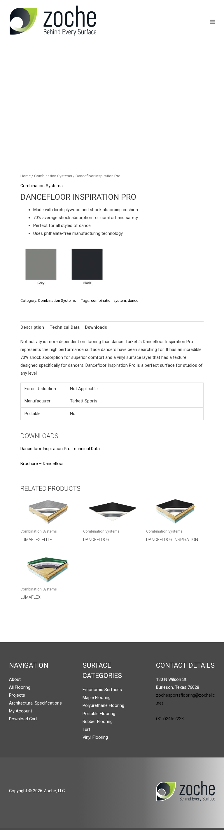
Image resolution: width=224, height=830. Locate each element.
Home (25, 176)
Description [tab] (32, 327)
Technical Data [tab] (65, 327)
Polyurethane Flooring (103, 705)
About (15, 679)
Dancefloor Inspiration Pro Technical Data (60, 448)
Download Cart (23, 718)
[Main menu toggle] (212, 22)
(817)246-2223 (170, 718)
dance (133, 300)
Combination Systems (53, 176)
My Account (20, 711)
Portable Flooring (99, 713)
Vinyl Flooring (95, 737)
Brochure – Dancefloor (42, 463)
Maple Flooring (97, 697)
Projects (17, 695)
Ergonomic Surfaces (102, 689)
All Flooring (19, 687)
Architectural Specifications (35, 703)
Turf (86, 729)
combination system (108, 300)
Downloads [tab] (96, 327)
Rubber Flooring (98, 721)
